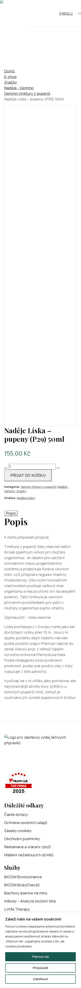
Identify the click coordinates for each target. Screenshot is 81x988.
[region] (40, 950)
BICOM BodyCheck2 (22, 884)
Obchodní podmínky (22, 838)
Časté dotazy (16, 814)
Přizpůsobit (40, 968)
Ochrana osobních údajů (25, 822)
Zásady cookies (17, 830)
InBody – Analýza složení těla (30, 901)
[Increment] (58, 468)
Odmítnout (40, 979)
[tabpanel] (40, 608)
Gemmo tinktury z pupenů (27, 93)
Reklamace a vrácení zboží (27, 846)
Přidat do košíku (27, 475)
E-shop (10, 76)
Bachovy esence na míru (25, 892)
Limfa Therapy (17, 909)
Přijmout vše (40, 957)
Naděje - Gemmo (19, 87)
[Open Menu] (79, 13)
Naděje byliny (26, 498)
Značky (10, 82)
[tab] (10, 513)
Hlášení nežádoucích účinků (28, 854)
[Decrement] (5, 468)
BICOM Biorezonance (23, 876)
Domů (9, 71)
